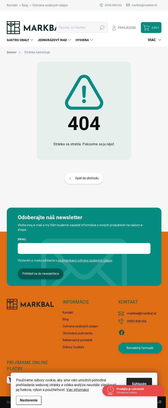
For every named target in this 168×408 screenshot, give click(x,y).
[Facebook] (121, 331)
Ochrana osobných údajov (50, 5)
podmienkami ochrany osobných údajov (85, 260)
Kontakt (12, 5)
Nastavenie (29, 400)
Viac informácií (77, 390)
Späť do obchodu (87, 178)
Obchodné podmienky (78, 333)
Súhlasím (139, 384)
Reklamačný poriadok (77, 340)
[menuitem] (20, 40)
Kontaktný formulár (140, 348)
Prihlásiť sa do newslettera (40, 273)
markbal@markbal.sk (141, 313)
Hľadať (102, 27)
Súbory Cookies (73, 347)
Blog (25, 5)
